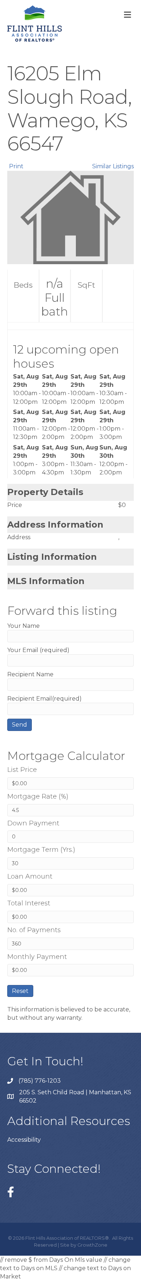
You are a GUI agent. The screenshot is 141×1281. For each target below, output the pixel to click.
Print (16, 166)
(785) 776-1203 (39, 1080)
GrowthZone (92, 1245)
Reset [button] (20, 991)
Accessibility (24, 1139)
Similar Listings (113, 166)
